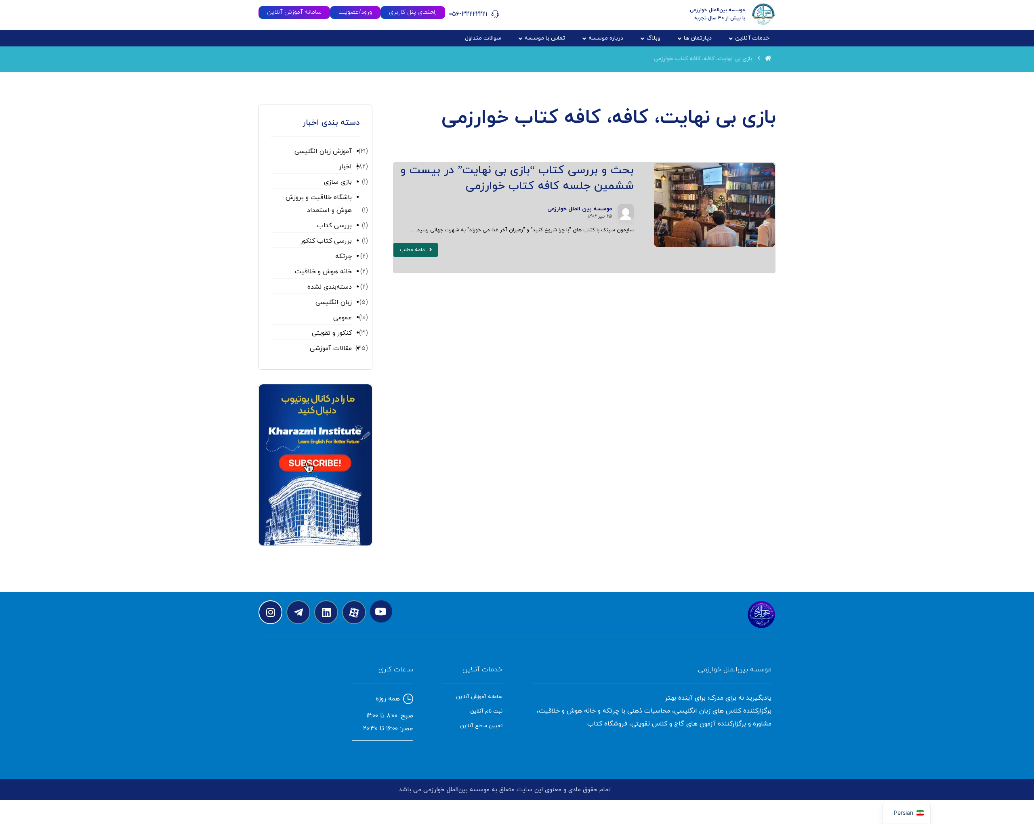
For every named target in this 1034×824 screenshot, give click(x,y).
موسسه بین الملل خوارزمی (579, 209)
